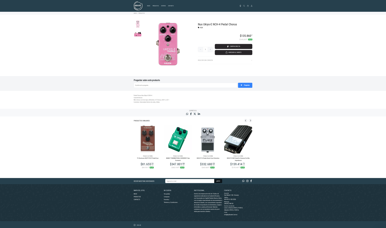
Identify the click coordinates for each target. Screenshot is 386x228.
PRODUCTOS (142, 13)
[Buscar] (244, 6)
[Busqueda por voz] (240, 5)
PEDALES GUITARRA (147, 156)
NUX (201, 28)
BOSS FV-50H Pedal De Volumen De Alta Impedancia (238, 159)
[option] (138, 25)
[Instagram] (247, 181)
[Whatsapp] (243, 181)
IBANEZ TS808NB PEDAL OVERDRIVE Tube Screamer (178, 159)
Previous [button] (246, 120)
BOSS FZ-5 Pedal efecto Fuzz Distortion (208, 158)
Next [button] (250, 120)
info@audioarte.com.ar (230, 214)
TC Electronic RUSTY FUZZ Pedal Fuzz (148, 158)
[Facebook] (251, 181)
